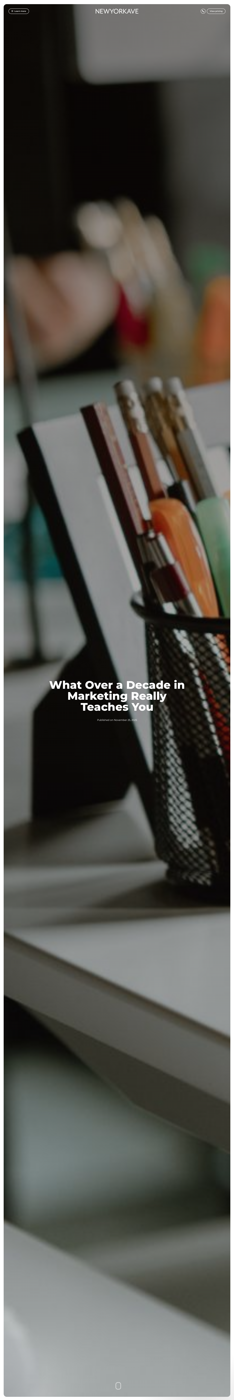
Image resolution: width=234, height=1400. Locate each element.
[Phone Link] (203, 11)
